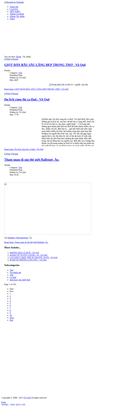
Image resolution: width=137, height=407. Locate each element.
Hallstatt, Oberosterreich (18, 238)
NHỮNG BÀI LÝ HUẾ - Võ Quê (24, 253)
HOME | (5, 405)
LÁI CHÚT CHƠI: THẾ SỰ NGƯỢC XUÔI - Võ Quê (33, 257)
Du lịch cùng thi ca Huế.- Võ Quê (27, 99)
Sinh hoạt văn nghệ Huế (20, 280)
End (11, 320)
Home (18, 57)
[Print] (7, 59)
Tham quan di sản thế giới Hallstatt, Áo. (31, 159)
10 (11, 315)
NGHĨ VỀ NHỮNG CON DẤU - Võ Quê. (28, 260)
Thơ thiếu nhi (15, 272)
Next (12, 318)
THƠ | (12, 405)
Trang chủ (14, 7)
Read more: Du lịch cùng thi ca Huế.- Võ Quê (23, 149)
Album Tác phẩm (17, 16)
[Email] (14, 59)
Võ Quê (27, 398)
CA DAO (14, 9)
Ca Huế (13, 277)
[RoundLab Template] (14, 2)
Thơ (11, 270)
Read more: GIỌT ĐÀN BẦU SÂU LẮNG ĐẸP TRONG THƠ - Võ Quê (36, 89)
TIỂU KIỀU (15, 11)
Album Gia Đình (17, 14)
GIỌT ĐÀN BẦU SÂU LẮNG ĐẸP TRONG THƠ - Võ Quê (45, 64)
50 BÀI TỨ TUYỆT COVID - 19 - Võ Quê (28, 255)
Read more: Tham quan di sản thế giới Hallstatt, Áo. (26, 242)
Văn (20, 73)
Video (12, 19)
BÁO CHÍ (20, 405)
